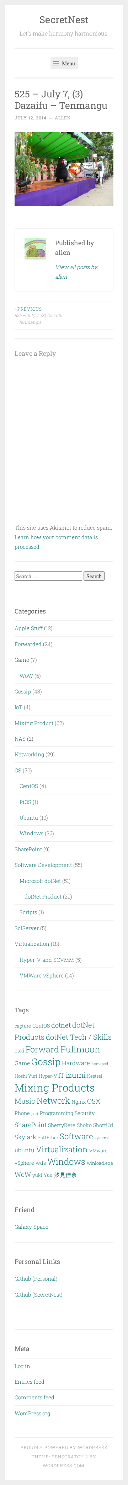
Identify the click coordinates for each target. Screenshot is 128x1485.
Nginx (78, 1101)
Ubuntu (29, 817)
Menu (67, 63)
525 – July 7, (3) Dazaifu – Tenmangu (38, 315)
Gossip (23, 691)
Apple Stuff (29, 628)
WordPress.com (63, 1465)
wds (41, 1162)
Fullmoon (80, 1049)
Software (76, 1136)
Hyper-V (48, 1076)
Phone (22, 1113)
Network (53, 1100)
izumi (76, 1075)
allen (63, 117)
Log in (22, 1365)
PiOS (25, 801)
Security (85, 1113)
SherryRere (61, 1125)
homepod (99, 1063)
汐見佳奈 (65, 1174)
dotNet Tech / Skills (79, 1036)
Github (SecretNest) (39, 1294)
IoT (18, 707)
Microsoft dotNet (40, 880)
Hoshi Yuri (26, 1076)
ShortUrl (103, 1125)
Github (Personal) (36, 1278)
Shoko (84, 1125)
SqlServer (27, 928)
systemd (102, 1137)
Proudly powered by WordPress (64, 1447)
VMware (98, 1150)
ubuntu (24, 1150)
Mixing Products (55, 1087)
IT (61, 1075)
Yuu (48, 1175)
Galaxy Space (31, 1226)
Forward (42, 1049)
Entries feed (29, 1381)
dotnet (61, 1025)
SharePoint (28, 849)
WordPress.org (32, 1413)
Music (25, 1100)
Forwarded (28, 644)
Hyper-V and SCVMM (47, 959)
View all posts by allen (76, 271)
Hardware (76, 1063)
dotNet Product (43, 896)
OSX (93, 1101)
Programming (56, 1113)
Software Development (43, 864)
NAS (20, 738)
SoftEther (48, 1137)
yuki (37, 1175)
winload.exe (100, 1163)
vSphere (24, 1162)
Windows (31, 833)
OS (18, 770)
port (34, 1113)
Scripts (28, 912)
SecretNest (64, 19)
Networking (29, 754)
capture (23, 1026)
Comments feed (34, 1397)
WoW (26, 675)
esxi (19, 1050)
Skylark (25, 1137)
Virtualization (32, 943)
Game (22, 659)
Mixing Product (34, 723)
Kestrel (94, 1076)
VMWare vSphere (42, 975)
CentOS (29, 785)
